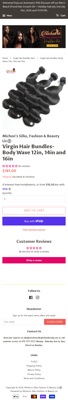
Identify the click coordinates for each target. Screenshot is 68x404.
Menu (9, 15)
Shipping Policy (34, 365)
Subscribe (55, 322)
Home (5, 58)
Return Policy (34, 369)
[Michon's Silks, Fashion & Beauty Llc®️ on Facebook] (31, 298)
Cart (63, 15)
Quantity (7, 193)
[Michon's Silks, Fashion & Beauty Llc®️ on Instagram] (37, 298)
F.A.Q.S (34, 361)
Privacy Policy (34, 374)
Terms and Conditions (34, 378)
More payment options (34, 229)
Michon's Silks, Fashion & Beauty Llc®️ (43, 387)
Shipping (6, 176)
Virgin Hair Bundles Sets (24, 58)
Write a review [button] (34, 260)
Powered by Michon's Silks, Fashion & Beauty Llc (34, 391)
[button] (10, 166)
